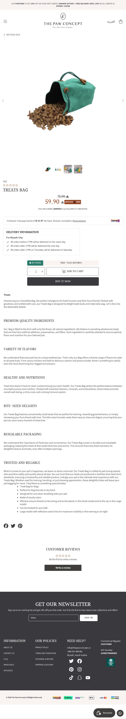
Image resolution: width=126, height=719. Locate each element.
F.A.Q (6, 659)
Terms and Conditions (45, 653)
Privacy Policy (41, 647)
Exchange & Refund (44, 659)
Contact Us (9, 653)
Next (123, 100)
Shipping (57, 209)
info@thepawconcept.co (79, 647)
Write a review (63, 567)
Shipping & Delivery (44, 664)
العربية (111, 21)
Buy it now (63, 281)
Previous (3, 100)
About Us (8, 647)
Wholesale (9, 664)
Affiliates (8, 670)
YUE (5, 181)
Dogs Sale (13, 34)
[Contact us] (120, 713)
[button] (5, 21)
